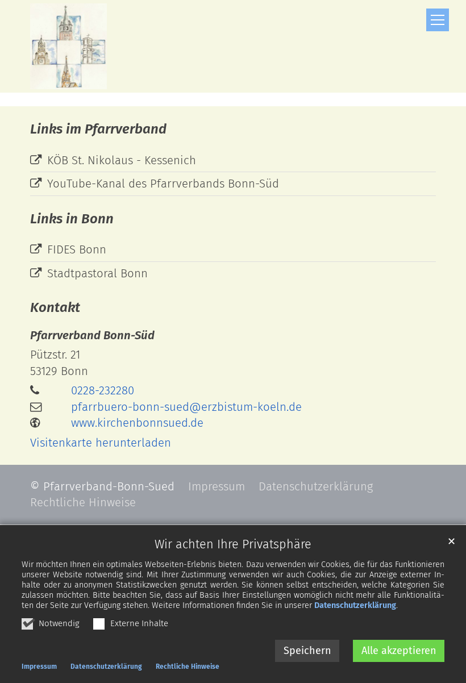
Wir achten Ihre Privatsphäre (233, 544)
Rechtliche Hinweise (187, 666)
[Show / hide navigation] (437, 20)
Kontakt (55, 307)
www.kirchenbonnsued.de (137, 423)
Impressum (39, 666)
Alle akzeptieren (398, 650)
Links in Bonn (72, 219)
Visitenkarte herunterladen (100, 442)
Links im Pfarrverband (98, 129)
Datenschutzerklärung (355, 605)
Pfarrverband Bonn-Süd (92, 335)
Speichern (307, 650)
